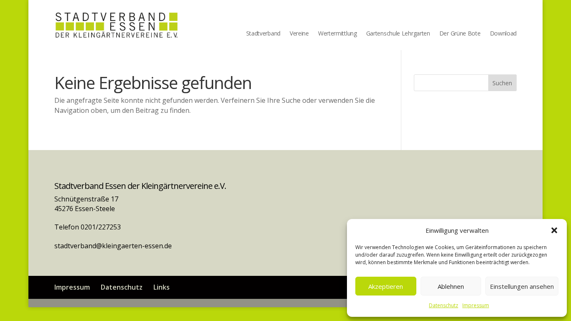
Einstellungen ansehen (522, 286)
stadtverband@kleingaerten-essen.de (113, 245)
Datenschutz (443, 305)
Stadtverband (263, 34)
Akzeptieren (385, 286)
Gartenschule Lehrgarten (398, 34)
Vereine (299, 34)
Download (503, 34)
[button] (554, 230)
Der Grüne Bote (460, 34)
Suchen (502, 83)
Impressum (475, 305)
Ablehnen (451, 286)
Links (161, 287)
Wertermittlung (337, 34)
